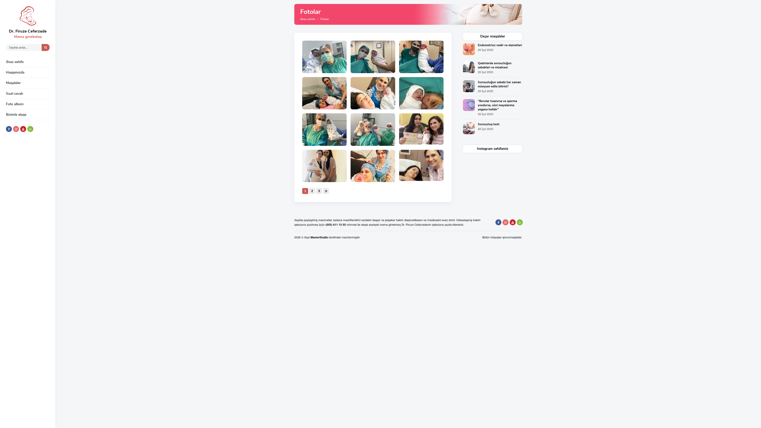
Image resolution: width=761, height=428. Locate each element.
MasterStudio (319, 237)
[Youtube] (23, 129)
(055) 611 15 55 (336, 224)
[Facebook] (9, 129)
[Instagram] (16, 129)
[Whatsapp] (30, 129)
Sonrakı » (326, 191)
